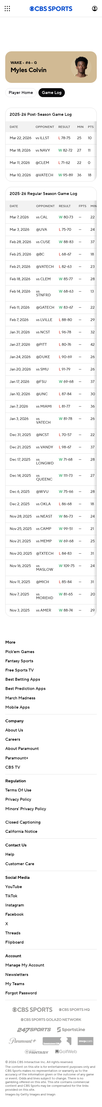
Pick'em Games (19, 651)
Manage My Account (24, 965)
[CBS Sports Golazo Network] (51, 1019)
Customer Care (19, 863)
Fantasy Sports (19, 661)
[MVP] (85, 1039)
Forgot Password (21, 993)
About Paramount (22, 748)
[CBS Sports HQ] (74, 1009)
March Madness (20, 698)
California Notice (21, 831)
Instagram (14, 905)
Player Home (21, 92)
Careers (12, 739)
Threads (12, 933)
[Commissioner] (57, 1039)
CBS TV (12, 767)
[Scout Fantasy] (37, 1051)
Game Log (51, 92)
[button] (7, 8)
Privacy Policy (18, 799)
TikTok (11, 896)
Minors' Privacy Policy (25, 809)
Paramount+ (16, 758)
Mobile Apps (17, 707)
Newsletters (16, 974)
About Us (14, 730)
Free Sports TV (19, 670)
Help (9, 854)
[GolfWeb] (66, 1051)
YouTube (13, 886)
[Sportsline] (71, 1028)
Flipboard (14, 942)
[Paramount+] (22, 1040)
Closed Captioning (23, 822)
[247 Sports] (34, 1028)
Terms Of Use (18, 790)
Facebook (14, 914)
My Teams (14, 983)
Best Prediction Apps (25, 688)
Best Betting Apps (22, 679)
